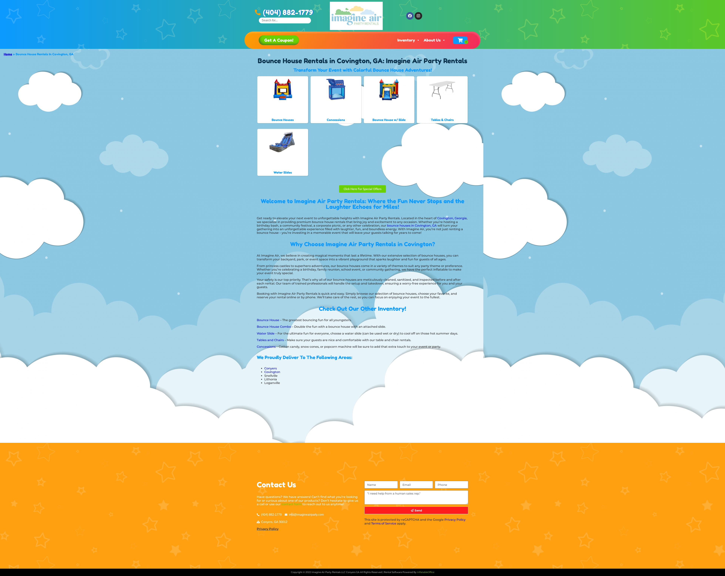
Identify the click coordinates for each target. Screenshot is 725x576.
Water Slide (266, 333)
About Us (432, 40)
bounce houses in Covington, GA (412, 225)
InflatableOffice (425, 572)
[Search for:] (285, 20)
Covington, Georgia (452, 218)
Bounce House (268, 320)
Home (8, 54)
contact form (292, 504)
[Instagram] (418, 16)
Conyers (270, 368)
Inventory (406, 40)
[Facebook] (410, 16)
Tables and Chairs (270, 340)
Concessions (266, 346)
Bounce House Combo (274, 326)
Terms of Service (383, 523)
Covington (272, 372)
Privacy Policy (267, 529)
